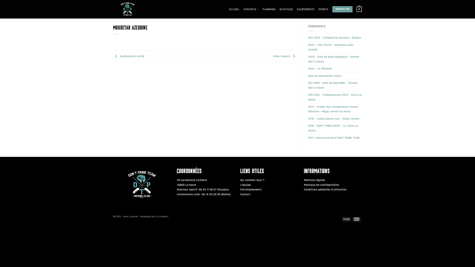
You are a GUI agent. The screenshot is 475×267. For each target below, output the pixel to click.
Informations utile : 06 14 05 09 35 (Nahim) (203, 194)
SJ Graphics (162, 216)
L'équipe (245, 185)
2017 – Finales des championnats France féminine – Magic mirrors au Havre (333, 109)
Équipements (306, 9)
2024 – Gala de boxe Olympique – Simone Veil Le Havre (333, 59)
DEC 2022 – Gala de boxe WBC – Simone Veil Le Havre (332, 85)
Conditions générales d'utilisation (325, 190)
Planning (269, 9)
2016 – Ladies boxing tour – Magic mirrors (333, 119)
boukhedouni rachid (131, 56)
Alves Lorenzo (282, 56)
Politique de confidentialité (321, 185)
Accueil (234, 9)
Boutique (286, 9)
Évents (323, 9)
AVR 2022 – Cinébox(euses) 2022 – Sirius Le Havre (335, 97)
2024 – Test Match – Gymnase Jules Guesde (330, 47)
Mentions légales (314, 180)
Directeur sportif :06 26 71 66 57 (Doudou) (203, 190)
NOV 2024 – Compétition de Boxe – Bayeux (334, 38)
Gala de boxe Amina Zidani (324, 76)
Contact (245, 194)
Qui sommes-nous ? (252, 180)
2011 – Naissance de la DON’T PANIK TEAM (334, 138)
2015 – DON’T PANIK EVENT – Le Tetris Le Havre (333, 128)
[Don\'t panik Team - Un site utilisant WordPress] (137, 9)
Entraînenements (251, 190)
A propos (249, 9)
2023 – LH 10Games (320, 69)
